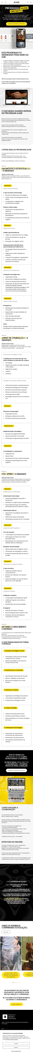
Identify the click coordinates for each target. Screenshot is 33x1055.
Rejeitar (16, 1047)
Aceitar (16, 1043)
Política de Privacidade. (12, 1039)
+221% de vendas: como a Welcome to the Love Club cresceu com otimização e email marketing (11, 975)
